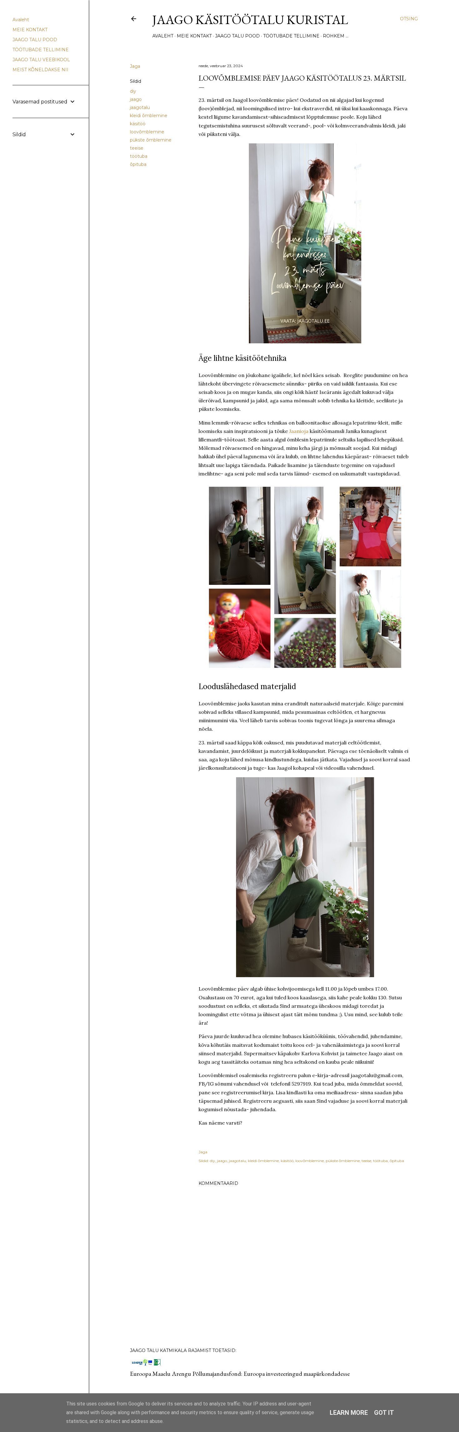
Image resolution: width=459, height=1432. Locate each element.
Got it (384, 1412)
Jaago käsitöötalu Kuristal (250, 19)
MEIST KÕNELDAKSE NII (40, 69)
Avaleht (162, 36)
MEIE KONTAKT (194, 36)
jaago (136, 99)
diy (133, 91)
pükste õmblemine (150, 140)
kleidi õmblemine (148, 115)
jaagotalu (140, 107)
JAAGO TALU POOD (237, 36)
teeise (136, 148)
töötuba (138, 156)
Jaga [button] (135, 66)
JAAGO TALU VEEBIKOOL (41, 59)
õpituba (138, 164)
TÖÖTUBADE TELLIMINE (291, 36)
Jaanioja (298, 431)
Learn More (349, 1412)
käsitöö (138, 124)
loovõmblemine (147, 132)
